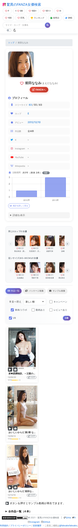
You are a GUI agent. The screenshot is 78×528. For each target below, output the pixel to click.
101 (47, 10)
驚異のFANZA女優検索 (23, 4)
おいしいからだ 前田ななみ (22, 491)
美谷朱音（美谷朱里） (20, 251)
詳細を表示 (19, 215)
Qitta (68, 517)
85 (64, 248)
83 (30, 104)
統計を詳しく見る (20, 206)
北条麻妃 (20, 278)
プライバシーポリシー (20, 525)
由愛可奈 (49, 251)
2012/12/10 (34, 122)
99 (21, 10)
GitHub (46, 522)
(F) (52, 275)
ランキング (39, 17)
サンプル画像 (58, 290)
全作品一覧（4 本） (20, 511)
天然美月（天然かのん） (35, 251)
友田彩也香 (49, 278)
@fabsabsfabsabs (68, 525)
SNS (70, 17)
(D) (22, 275)
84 (34, 248)
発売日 (56, 17)
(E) (22, 248)
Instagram (35, 522)
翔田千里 (35, 278)
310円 (32, 377)
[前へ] (10, 244)
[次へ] (67, 244)
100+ (34, 10)
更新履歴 (37, 525)
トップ (11, 42)
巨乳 (22, 17)
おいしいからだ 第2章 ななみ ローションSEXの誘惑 (35, 432)
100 (10, 17)
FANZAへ (41, 89)
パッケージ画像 (36, 290)
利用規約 (4, 525)
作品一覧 (14, 290)
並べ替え (16, 301)
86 (49, 248)
